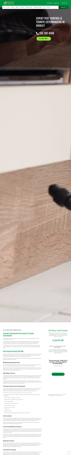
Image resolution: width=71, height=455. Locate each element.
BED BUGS (12, 7)
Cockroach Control (29, 7)
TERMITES (17, 7)
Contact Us (48, 7)
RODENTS (8, 7)
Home (4, 7)
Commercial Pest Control (38, 7)
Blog (44, 7)
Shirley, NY (61, 394)
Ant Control (22, 7)
